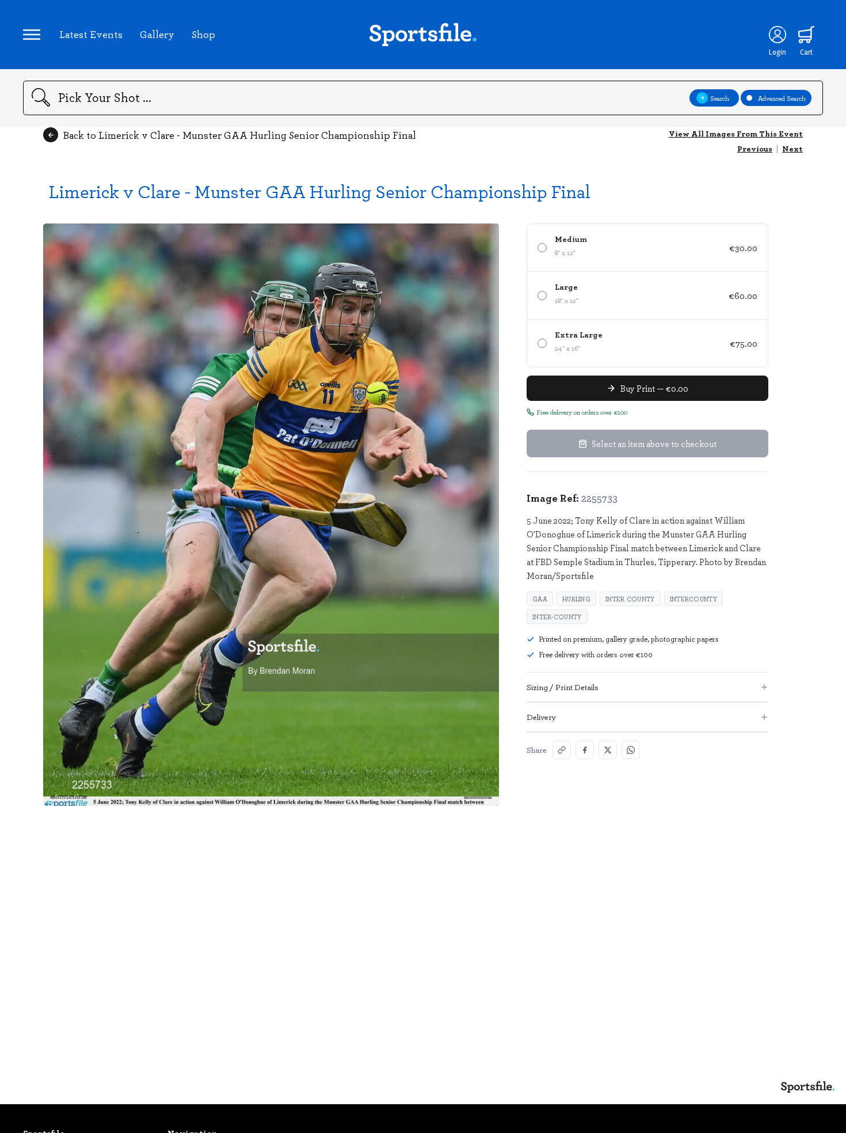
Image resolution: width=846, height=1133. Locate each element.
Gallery (157, 34)
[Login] (777, 34)
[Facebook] (585, 750)
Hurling (576, 598)
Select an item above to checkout (654, 443)
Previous (754, 148)
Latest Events (91, 34)
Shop (203, 34)
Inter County (630, 598)
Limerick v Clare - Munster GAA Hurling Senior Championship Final (319, 191)
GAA (539, 598)
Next (792, 148)
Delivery (541, 716)
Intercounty (693, 598)
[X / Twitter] (608, 750)
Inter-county (557, 616)
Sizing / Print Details (563, 686)
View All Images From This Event (736, 133)
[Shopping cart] (806, 34)
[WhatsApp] (631, 750)
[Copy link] (561, 750)
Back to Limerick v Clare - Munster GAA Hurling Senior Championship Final (239, 135)
